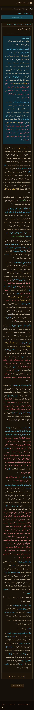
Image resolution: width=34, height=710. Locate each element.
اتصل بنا (4, 704)
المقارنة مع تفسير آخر (17, 685)
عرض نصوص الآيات (17, 17)
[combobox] (17, 9)
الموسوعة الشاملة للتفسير (24, 704)
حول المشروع (12, 704)
